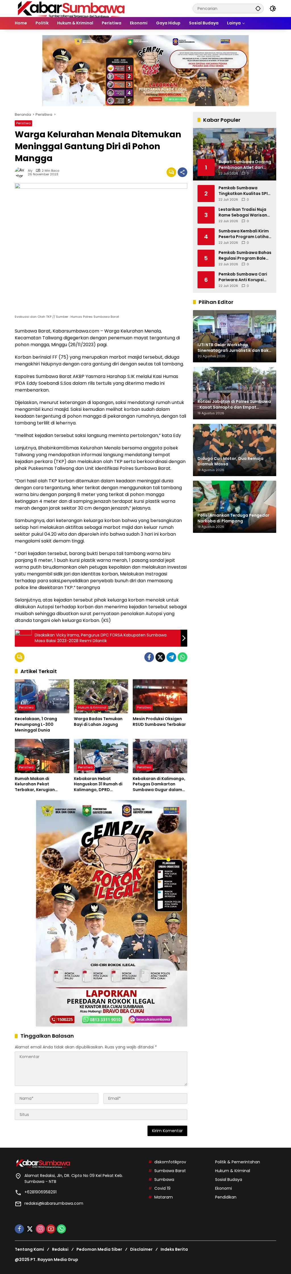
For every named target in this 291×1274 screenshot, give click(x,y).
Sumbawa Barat (170, 1171)
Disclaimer (141, 1249)
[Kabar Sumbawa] (71, 8)
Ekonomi (223, 1188)
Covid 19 (162, 1188)
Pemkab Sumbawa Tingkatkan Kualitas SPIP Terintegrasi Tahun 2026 (244, 190)
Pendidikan (225, 1197)
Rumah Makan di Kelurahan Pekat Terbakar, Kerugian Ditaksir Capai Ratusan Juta (39, 784)
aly (30, 170)
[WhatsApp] (182, 657)
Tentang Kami (29, 1249)
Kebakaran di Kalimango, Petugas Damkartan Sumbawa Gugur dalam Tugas (159, 784)
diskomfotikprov (170, 1162)
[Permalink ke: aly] (21, 172)
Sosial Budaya (228, 1179)
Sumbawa (164, 1179)
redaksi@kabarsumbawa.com (53, 1203)
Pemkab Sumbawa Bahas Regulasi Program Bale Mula (245, 255)
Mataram (163, 1197)
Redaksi (60, 1249)
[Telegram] (171, 657)
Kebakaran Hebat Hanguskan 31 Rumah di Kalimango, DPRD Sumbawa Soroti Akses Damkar (98, 784)
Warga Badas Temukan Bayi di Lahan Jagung (98, 721)
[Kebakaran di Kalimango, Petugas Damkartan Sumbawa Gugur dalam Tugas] (160, 756)
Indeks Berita (174, 1249)
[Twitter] (160, 657)
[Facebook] (149, 657)
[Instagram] (40, 1228)
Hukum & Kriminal (92, 707)
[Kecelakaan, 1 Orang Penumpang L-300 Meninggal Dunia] (42, 696)
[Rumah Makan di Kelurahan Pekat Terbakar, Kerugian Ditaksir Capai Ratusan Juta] (42, 756)
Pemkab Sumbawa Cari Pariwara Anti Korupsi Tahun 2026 (243, 277)
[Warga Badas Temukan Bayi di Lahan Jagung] (101, 696)
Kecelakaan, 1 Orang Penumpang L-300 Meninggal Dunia (36, 724)
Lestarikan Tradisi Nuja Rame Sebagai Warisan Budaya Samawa (243, 212)
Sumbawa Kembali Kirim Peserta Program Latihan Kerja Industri (245, 233)
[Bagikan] (182, 172)
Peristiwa (23, 123)
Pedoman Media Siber (99, 1249)
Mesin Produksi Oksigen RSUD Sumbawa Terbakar (159, 721)
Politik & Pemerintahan (237, 1162)
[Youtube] (50, 1228)
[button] (258, 8)
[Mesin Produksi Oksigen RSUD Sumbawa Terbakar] (160, 696)
